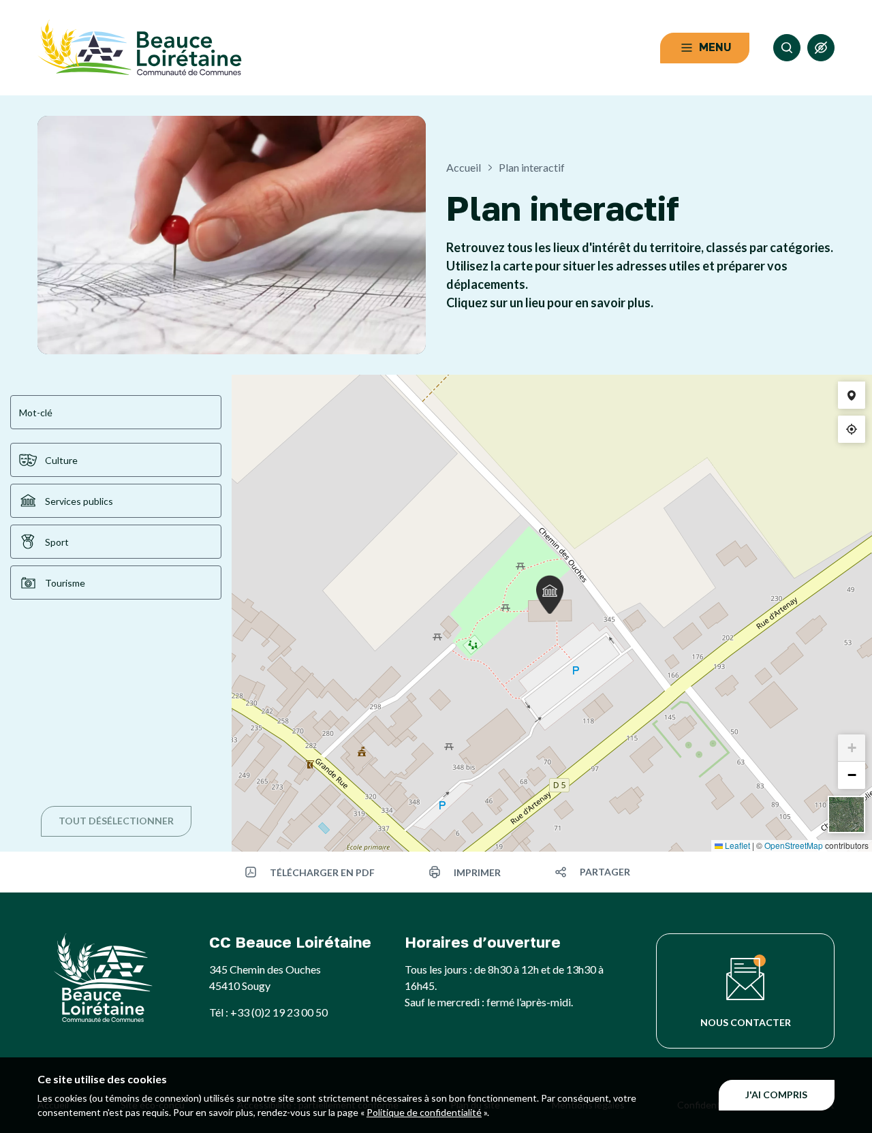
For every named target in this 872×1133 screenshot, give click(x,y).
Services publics (79, 501)
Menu (715, 47)
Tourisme (65, 583)
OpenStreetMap (793, 845)
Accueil (463, 167)
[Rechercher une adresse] (851, 395)
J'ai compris (776, 1094)
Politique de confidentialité (424, 1112)
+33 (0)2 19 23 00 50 (279, 1012)
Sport (57, 542)
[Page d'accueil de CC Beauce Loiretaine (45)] (139, 48)
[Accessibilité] (821, 47)
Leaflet (736, 845)
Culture (61, 460)
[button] (549, 594)
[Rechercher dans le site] (786, 47)
